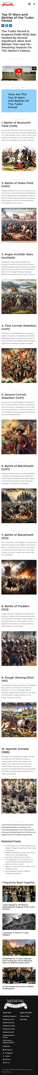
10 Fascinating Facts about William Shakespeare (18, 988)
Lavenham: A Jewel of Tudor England (15, 934)
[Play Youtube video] (19, 71)
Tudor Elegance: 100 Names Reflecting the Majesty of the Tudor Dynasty (18, 907)
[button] (29, 4)
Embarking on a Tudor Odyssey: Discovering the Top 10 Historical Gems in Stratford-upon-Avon (17, 961)
